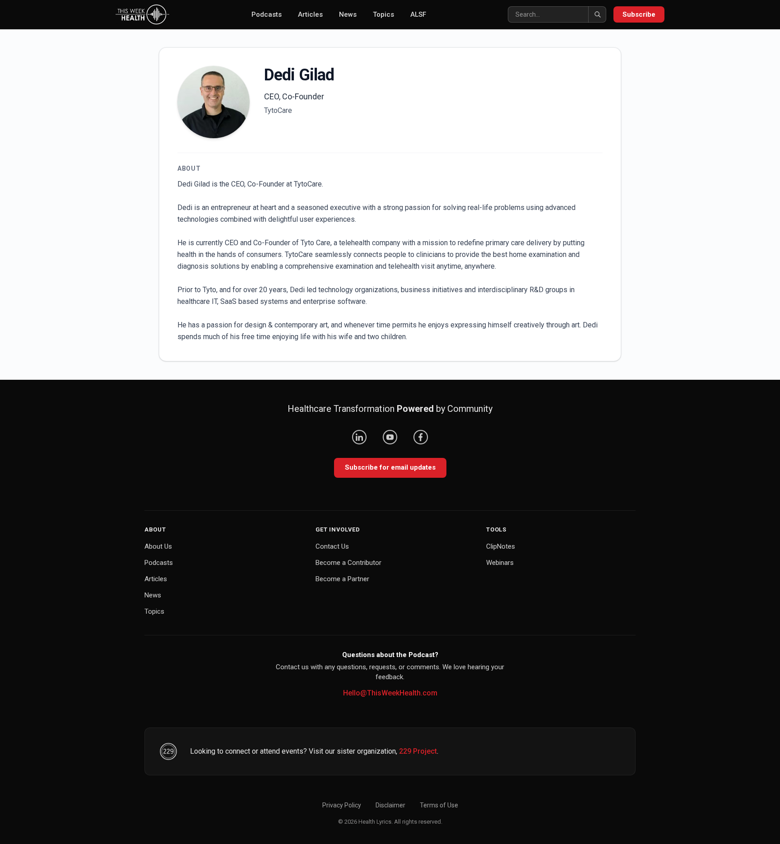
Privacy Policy (341, 805)
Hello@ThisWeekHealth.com (390, 693)
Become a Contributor (348, 563)
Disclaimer (390, 805)
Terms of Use (439, 805)
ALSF (418, 14)
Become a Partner (342, 579)
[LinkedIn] (359, 437)
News (348, 14)
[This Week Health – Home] (142, 14)
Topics (383, 14)
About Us (158, 546)
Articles (310, 14)
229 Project (418, 751)
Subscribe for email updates (390, 467)
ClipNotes (500, 546)
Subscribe (638, 14)
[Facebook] (421, 437)
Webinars (500, 563)
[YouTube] (390, 437)
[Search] (597, 14)
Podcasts (266, 14)
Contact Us (332, 546)
